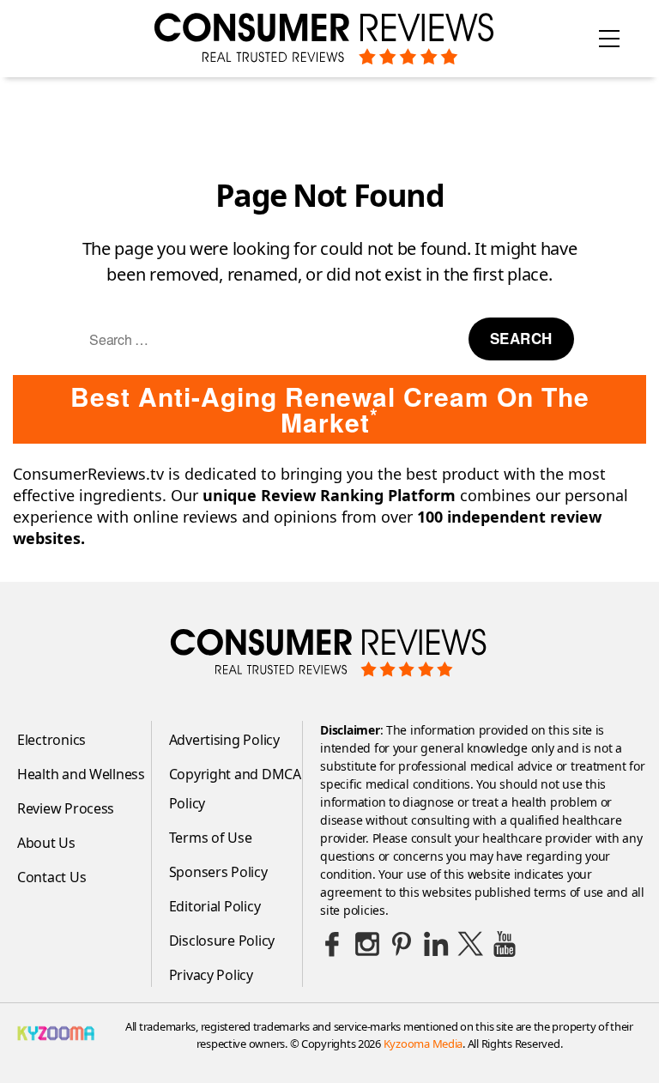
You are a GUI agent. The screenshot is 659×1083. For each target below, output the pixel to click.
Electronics (51, 739)
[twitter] (470, 944)
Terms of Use (210, 837)
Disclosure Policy (222, 940)
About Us (46, 842)
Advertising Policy (224, 739)
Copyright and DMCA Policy (235, 789)
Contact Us (51, 877)
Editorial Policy (215, 906)
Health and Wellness (81, 774)
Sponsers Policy (218, 871)
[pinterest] (401, 944)
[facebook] (333, 944)
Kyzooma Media (423, 1043)
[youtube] (504, 944)
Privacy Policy (211, 974)
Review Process (65, 808)
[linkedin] (436, 944)
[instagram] (367, 944)
